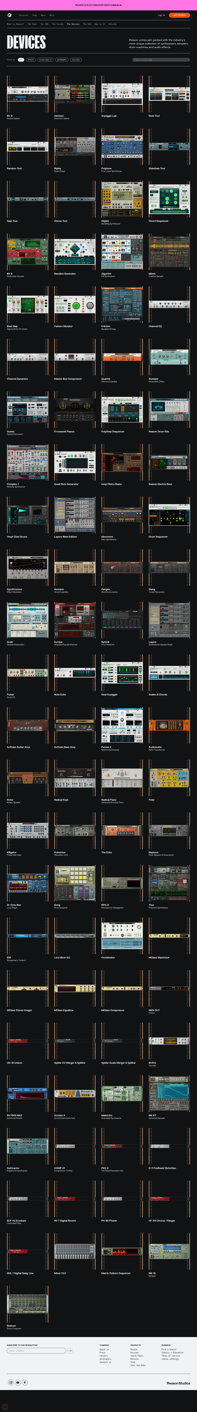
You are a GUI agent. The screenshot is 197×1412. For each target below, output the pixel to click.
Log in (161, 15)
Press (102, 1352)
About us (104, 1349)
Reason (134, 1349)
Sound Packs (137, 1355)
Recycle (112, 24)
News (43, 15)
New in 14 (100, 24)
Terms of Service (171, 1355)
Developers (105, 1358)
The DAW (44, 24)
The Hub (87, 24)
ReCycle (135, 1358)
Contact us (105, 1362)
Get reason (179, 15)
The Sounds (57, 24)
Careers (104, 1355)
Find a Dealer (169, 1349)
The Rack (32, 24)
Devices (135, 1352)
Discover (23, 15)
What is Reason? (15, 24)
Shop (34, 15)
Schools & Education (172, 1352)
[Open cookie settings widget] (4, 1407)
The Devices (73, 24)
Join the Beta (138, 1365)
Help (52, 15)
